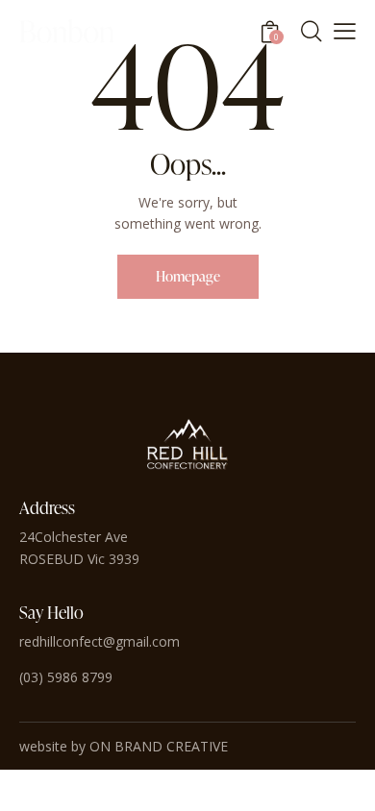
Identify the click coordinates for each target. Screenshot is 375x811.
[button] (345, 29)
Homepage (188, 276)
